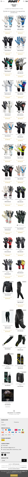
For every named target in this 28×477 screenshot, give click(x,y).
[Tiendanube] (14, 464)
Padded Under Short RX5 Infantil (7, 366)
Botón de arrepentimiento (14, 468)
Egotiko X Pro (7, 28)
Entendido (14, 475)
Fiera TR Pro (20, 28)
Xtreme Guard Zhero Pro (8, 250)
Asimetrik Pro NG (8, 156)
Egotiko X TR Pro (20, 49)
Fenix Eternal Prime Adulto (20, 135)
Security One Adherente (7, 383)
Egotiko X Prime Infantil (20, 177)
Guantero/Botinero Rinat (20, 384)
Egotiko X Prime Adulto (7, 134)
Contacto (3, 424)
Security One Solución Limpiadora (20, 366)
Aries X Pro (20, 113)
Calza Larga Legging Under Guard (8, 326)
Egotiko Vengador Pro (20, 227)
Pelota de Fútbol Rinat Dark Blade (7, 403)
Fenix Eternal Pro (8, 49)
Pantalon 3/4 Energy (20, 329)
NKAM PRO (20, 271)
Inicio (2, 422)
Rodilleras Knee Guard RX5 (20, 348)
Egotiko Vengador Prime (20, 250)
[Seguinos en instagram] (2, 455)
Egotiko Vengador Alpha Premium (7, 228)
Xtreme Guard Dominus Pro (7, 200)
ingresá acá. (24, 467)
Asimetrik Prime (20, 156)
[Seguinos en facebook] (5, 455)
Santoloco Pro (7, 92)
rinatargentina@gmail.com (9, 447)
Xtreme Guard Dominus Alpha (7, 272)
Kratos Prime (8, 113)
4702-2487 (5, 445)
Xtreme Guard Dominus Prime (20, 200)
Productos (16, 422)
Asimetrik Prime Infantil (20, 92)
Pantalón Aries (20, 300)
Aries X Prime (8, 177)
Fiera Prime (20, 71)
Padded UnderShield (7, 293)
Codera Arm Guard (7, 347)
